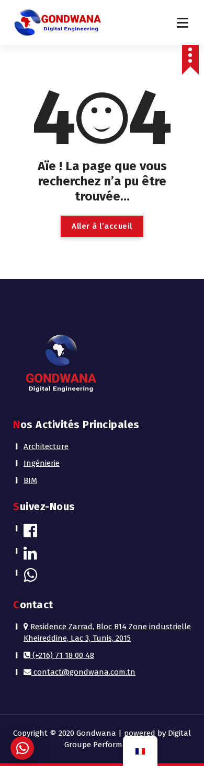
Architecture (46, 446)
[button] (22, 748)
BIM (30, 480)
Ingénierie (42, 463)
